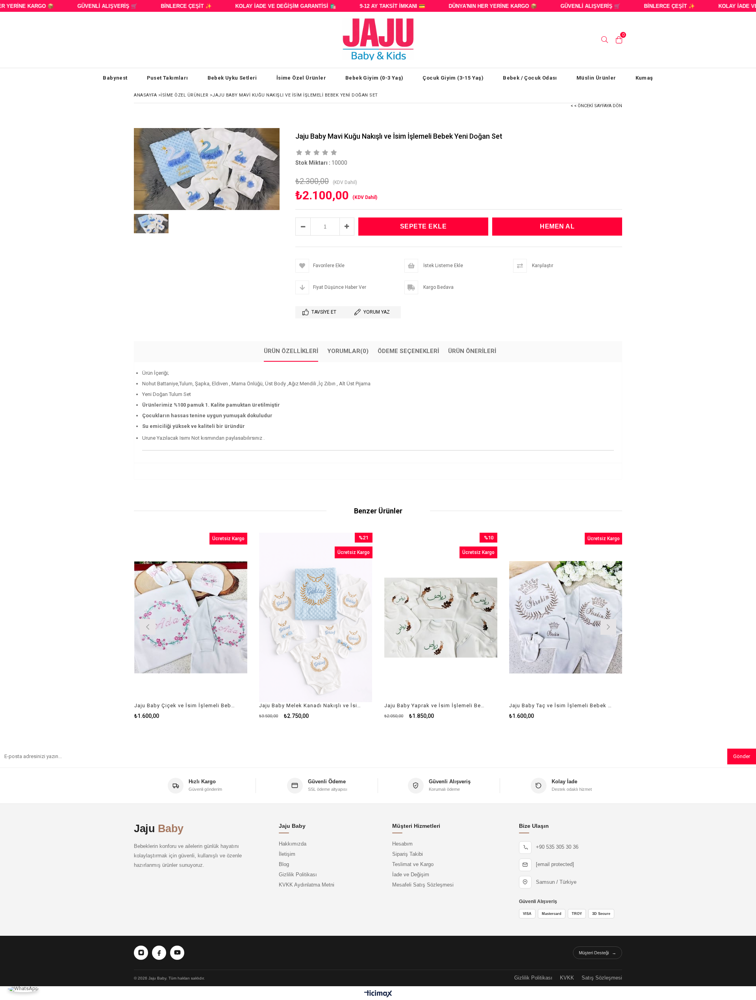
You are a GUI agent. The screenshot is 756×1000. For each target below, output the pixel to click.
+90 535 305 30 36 (557, 847)
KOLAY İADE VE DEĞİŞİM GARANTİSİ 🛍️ (271, 6)
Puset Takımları (167, 78)
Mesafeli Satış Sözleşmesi (423, 885)
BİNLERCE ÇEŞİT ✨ (171, 6)
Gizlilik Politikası (298, 874)
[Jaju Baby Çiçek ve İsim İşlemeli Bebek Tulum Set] (191, 618)
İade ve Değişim (410, 874)
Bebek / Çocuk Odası (530, 78)
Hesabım (402, 844)
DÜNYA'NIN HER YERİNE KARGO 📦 (478, 6)
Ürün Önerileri (472, 351)
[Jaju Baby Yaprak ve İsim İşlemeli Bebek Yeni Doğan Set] (441, 618)
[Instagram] (141, 953)
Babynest (115, 78)
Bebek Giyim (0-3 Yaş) (374, 78)
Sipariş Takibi (407, 854)
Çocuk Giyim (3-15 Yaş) (453, 78)
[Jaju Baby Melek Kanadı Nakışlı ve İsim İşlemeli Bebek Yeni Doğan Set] (315, 618)
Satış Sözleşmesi (602, 978)
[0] (619, 40)
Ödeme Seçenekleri (408, 351)
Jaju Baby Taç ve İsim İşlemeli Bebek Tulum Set (561, 705)
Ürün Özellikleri (291, 351)
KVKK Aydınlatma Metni (306, 885)
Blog (284, 864)
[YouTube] (177, 953)
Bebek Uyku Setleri (232, 78)
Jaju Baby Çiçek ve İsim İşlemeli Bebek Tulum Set (186, 705)
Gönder (741, 756)
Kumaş (644, 78)
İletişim (287, 854)
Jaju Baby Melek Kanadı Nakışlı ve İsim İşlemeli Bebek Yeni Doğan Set (311, 705)
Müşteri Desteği (597, 952)
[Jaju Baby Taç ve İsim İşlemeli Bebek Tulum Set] (566, 618)
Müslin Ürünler (596, 78)
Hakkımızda (292, 844)
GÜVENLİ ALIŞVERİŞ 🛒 (93, 6)
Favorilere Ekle (191, 626)
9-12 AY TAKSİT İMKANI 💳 (378, 6)
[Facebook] (159, 953)
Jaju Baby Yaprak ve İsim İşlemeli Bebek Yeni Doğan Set (436, 705)
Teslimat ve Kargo (413, 864)
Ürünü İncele (218, 626)
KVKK (567, 978)
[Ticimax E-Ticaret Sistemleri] (378, 994)
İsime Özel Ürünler (301, 78)
